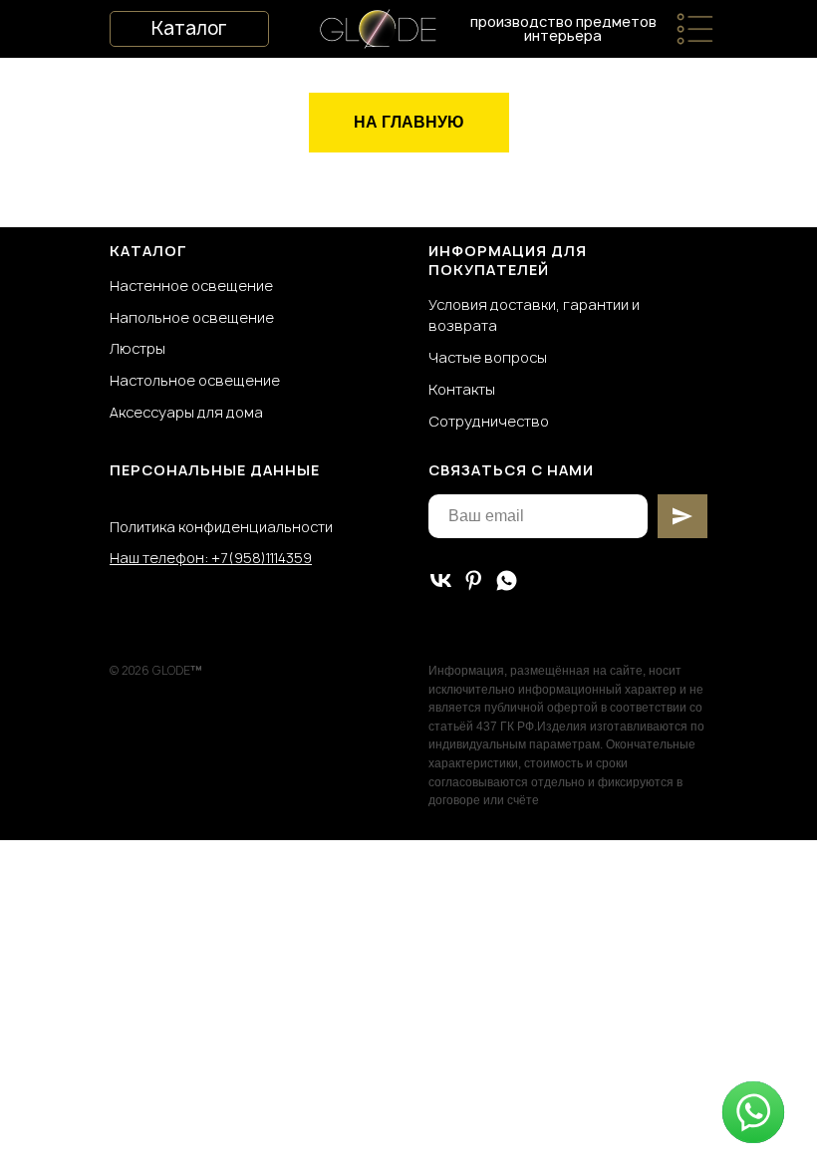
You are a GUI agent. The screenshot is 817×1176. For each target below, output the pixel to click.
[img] (695, 29)
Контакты (461, 389)
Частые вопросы (487, 357)
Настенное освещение (191, 285)
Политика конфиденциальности (221, 526)
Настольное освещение (195, 380)
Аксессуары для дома (186, 412)
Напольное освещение (192, 317)
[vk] (440, 580)
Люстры (137, 348)
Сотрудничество (488, 421)
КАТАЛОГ (148, 250)
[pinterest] (473, 580)
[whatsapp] (506, 580)
